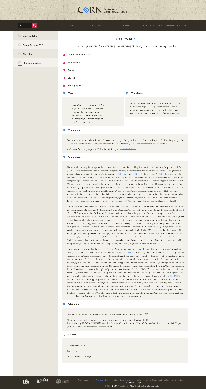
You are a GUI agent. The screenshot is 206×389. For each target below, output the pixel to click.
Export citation (30, 36)
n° (21, 25)
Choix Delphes (129, 148)
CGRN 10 (131, 252)
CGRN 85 (138, 173)
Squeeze (99, 380)
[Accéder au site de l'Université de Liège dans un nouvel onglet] (41, 384)
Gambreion (126, 380)
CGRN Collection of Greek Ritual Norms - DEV (103, 10)
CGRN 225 (175, 275)
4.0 (143, 314)
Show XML (28, 54)
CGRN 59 (121, 173)
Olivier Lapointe (151, 386)
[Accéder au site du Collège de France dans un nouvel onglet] (61, 384)
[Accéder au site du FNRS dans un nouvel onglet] (22, 384)
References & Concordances (164, 25)
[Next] (134, 39)
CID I (181, 209)
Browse (98, 25)
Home (71, 25)
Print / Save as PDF (33, 45)
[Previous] (116, 39)
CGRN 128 (163, 173)
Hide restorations (32, 63)
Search (124, 25)
